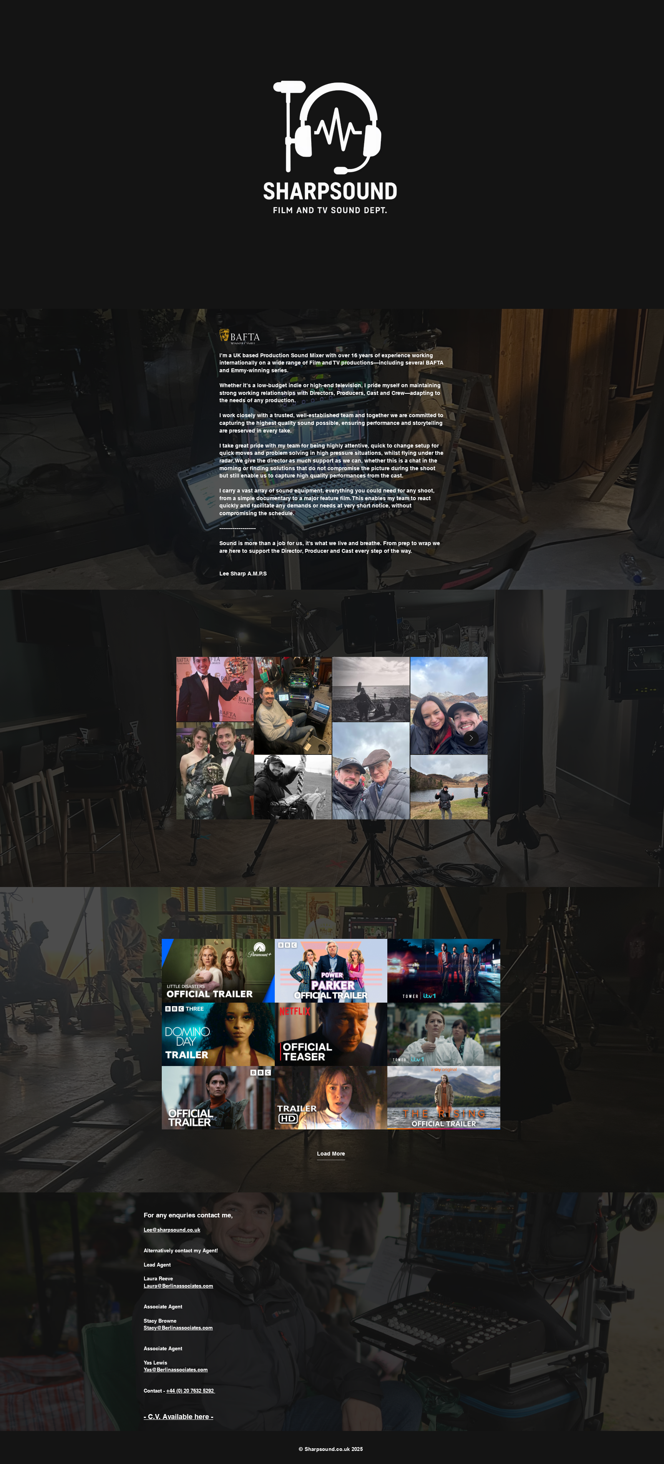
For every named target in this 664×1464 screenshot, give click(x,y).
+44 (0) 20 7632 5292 (190, 1391)
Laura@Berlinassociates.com (178, 1286)
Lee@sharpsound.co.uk (172, 1230)
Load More (331, 1154)
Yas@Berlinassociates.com (176, 1369)
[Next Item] (471, 738)
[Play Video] (218, 970)
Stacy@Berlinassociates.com (178, 1328)
